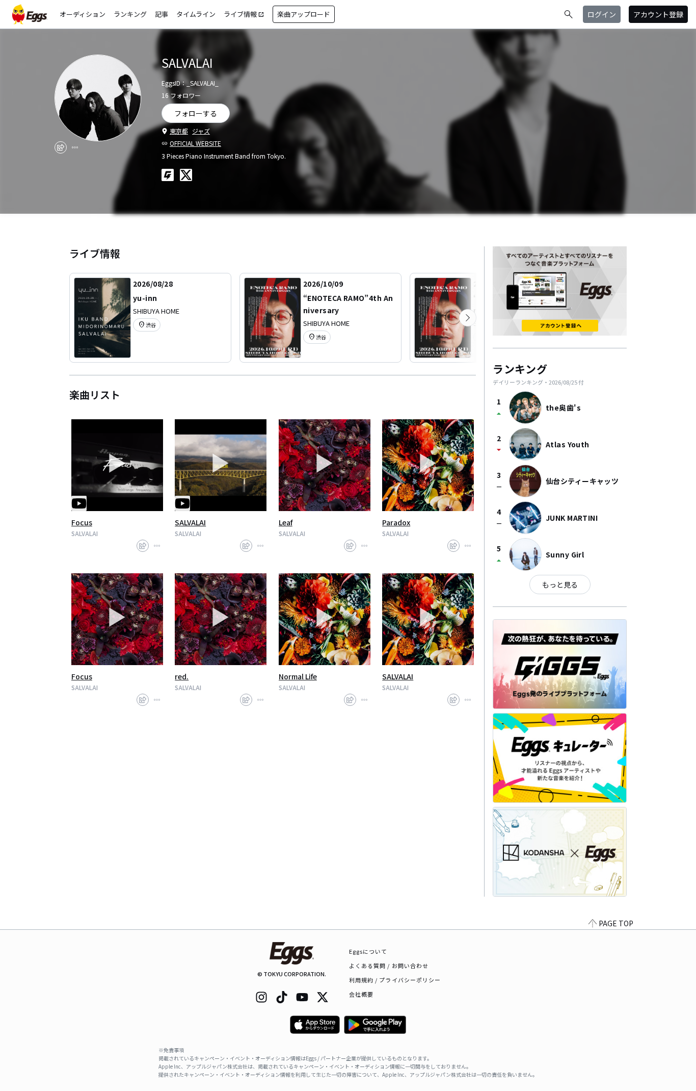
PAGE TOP (616, 923)
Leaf (285, 522)
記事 (161, 14)
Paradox (396, 522)
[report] (75, 147)
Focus (81, 522)
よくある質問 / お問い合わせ (389, 965)
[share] (61, 147)
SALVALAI (190, 522)
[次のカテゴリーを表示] (467, 317)
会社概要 (361, 994)
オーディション (82, 14)
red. (182, 676)
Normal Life (298, 676)
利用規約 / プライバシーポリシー (395, 980)
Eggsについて (368, 951)
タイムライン (196, 14)
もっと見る (560, 584)
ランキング (130, 14)
